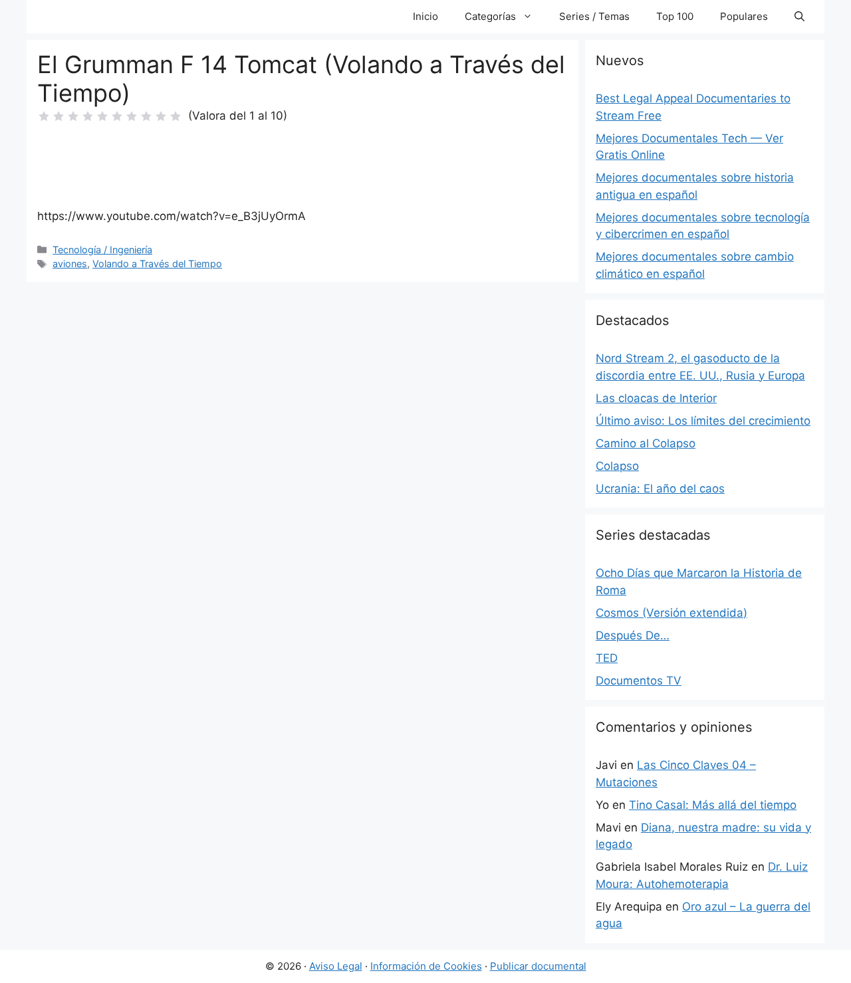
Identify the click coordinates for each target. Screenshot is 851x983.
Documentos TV (638, 680)
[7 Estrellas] (131, 116)
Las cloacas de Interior (656, 398)
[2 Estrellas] (58, 116)
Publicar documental (538, 966)
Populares (744, 16)
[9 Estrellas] (161, 116)
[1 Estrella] (44, 116)
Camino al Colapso (645, 443)
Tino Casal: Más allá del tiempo (712, 805)
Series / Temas (594, 16)
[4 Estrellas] (87, 116)
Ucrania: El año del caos (660, 488)
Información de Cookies (426, 966)
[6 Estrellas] (117, 116)
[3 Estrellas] (73, 116)
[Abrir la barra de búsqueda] (799, 17)
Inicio (425, 16)
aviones (70, 263)
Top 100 (674, 16)
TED (607, 658)
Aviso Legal (335, 966)
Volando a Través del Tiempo (157, 263)
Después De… (632, 635)
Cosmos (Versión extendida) (671, 612)
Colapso (617, 466)
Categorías (490, 16)
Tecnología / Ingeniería (102, 249)
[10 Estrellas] (175, 116)
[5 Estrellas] (102, 116)
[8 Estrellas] (146, 116)
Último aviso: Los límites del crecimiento (703, 420)
